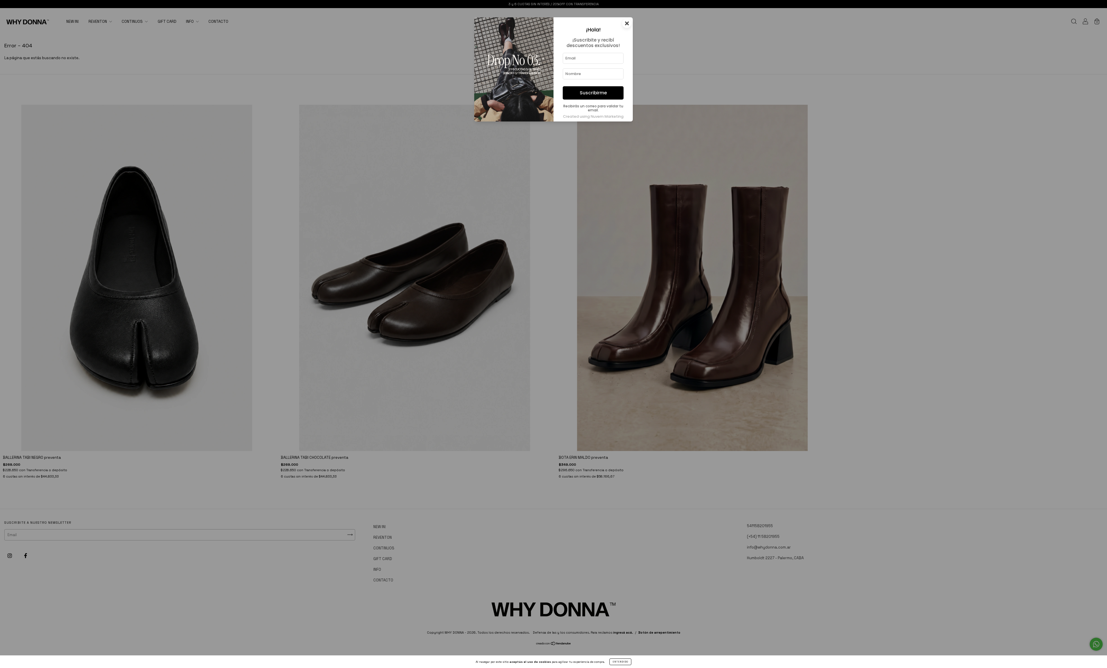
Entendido (620, 661)
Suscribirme (593, 93)
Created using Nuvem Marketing (593, 116)
